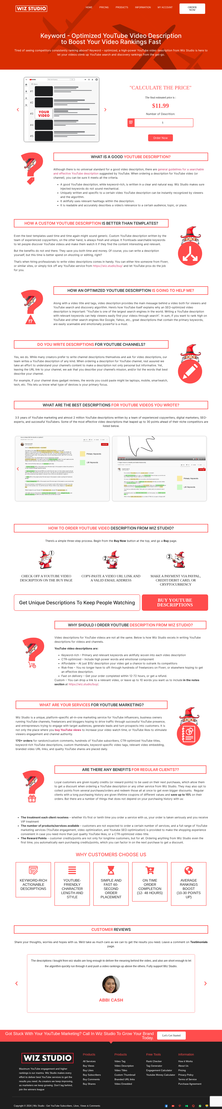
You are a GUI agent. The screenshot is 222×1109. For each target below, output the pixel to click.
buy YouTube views (68, 730)
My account (165, 7)
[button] (192, 8)
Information (143, 7)
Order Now (160, 138)
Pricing (104, 7)
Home (89, 7)
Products (122, 7)
